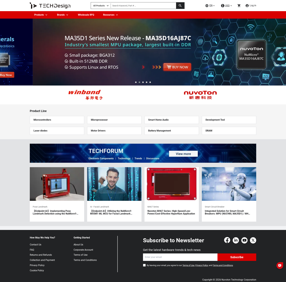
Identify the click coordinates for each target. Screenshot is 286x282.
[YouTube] (244, 240)
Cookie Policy (37, 270)
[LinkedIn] (236, 240)
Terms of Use (80, 254)
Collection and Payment (42, 260)
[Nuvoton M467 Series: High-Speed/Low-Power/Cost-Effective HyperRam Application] (171, 194)
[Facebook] (227, 240)
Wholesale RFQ (86, 14)
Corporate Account (83, 249)
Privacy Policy (37, 265)
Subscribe (236, 257)
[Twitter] (253, 240)
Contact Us (35, 244)
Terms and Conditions (85, 260)
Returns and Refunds (41, 254)
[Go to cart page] (239, 5)
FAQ (32, 249)
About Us (78, 244)
